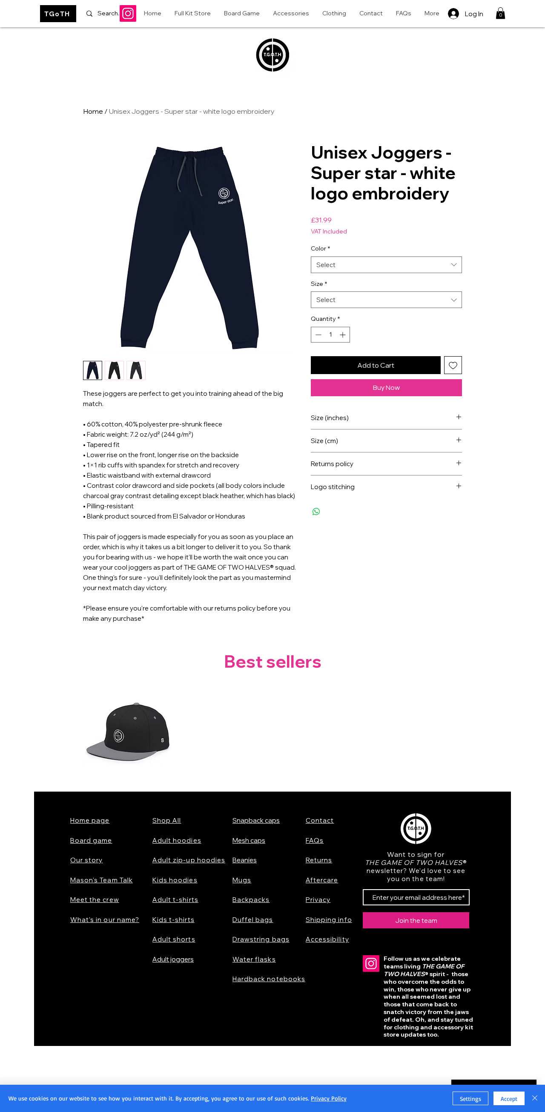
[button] (500, 13)
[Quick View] (128, 734)
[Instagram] (128, 13)
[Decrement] (317, 334)
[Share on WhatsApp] (316, 512)
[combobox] (386, 264)
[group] (272, 734)
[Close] (535, 1098)
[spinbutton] (330, 334)
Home (93, 111)
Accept (509, 1098)
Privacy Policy (329, 1098)
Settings (470, 1098)
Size (319, 284)
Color (320, 248)
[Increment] (343, 334)
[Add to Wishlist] (453, 365)
